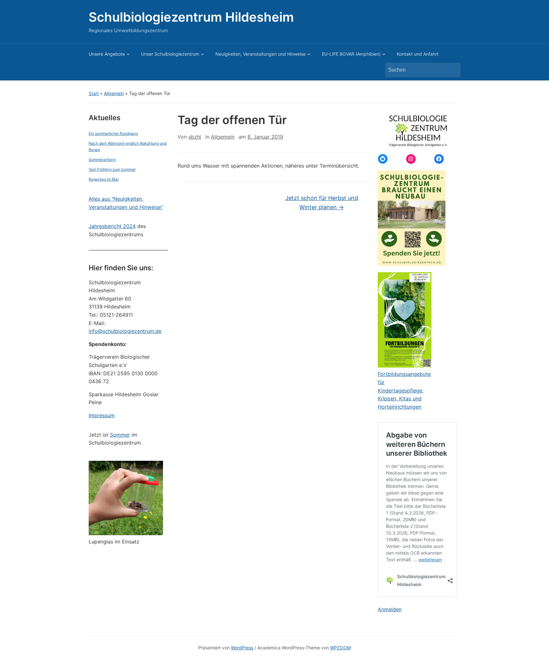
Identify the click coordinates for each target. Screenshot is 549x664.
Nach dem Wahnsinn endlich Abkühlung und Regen (127, 146)
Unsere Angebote (107, 54)
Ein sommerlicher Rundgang (113, 133)
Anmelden (390, 609)
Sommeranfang (102, 159)
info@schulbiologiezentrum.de (125, 331)
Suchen (452, 70)
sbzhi (194, 137)
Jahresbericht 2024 (112, 226)
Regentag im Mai (104, 179)
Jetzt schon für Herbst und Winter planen (321, 203)
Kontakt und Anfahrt (417, 54)
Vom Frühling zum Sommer (112, 169)
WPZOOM (340, 647)
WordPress (242, 647)
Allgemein (114, 93)
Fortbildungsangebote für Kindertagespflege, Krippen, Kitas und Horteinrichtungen (404, 390)
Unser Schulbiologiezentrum (170, 54)
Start (94, 93)
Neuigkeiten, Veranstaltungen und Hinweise (260, 54)
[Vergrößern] (155, 469)
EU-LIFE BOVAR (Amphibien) (351, 54)
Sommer (120, 435)
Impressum (102, 415)
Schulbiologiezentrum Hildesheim (191, 17)
